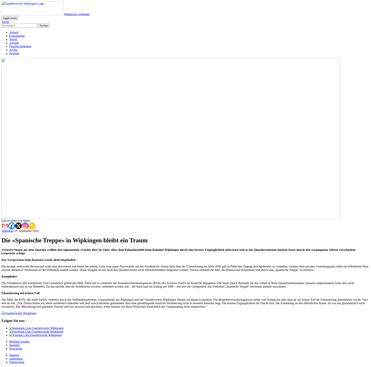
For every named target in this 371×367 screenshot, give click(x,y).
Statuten (14, 355)
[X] (18, 225)
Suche (5, 21)
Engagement (17, 35)
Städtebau (8, 230)
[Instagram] (25, 225)
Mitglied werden (19, 341)
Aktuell (13, 32)
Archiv (13, 49)
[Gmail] (5, 225)
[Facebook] (11, 225)
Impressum (16, 358)
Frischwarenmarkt (20, 46)
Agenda (14, 42)
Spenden (14, 345)
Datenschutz (16, 362)
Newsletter (15, 348)
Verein (13, 39)
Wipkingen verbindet (76, 14)
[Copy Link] (32, 225)
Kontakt (14, 53)
